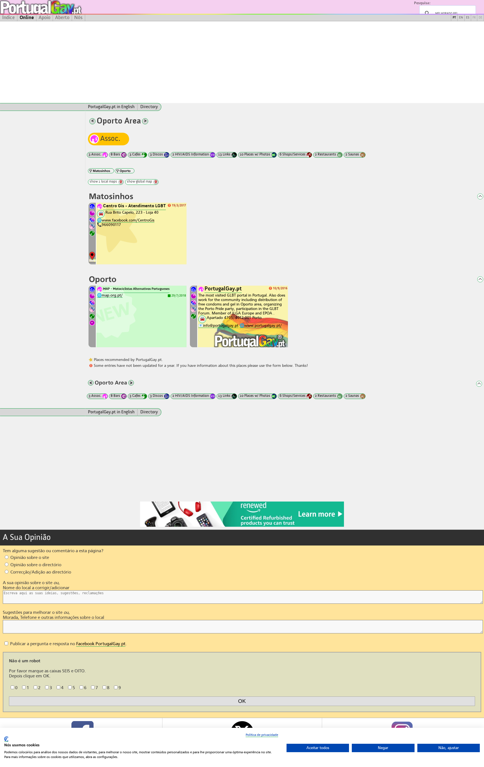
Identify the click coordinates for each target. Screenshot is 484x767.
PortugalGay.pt (223, 289)
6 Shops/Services (293, 154)
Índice (8, 17)
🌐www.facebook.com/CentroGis (125, 220)
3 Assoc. (95, 154)
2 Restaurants (325, 154)
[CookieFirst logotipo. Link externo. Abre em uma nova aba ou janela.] (6, 739)
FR (474, 17)
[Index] (42, 107)
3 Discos (156, 154)
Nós (78, 17)
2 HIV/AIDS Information (190, 154)
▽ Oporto (123, 171)
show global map (139, 181)
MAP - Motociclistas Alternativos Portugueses (136, 289)
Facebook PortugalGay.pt (100, 643)
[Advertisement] (242, 62)
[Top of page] (477, 197)
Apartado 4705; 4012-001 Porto (234, 317)
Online (27, 17)
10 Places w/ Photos (255, 154)
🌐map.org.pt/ (110, 295)
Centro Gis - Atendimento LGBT (134, 206)
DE (480, 17)
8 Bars (115, 154)
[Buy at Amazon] (242, 526)
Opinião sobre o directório (35, 564)
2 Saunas (352, 154)
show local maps (103, 181)
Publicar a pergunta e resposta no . (68, 643)
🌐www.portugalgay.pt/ (260, 325)
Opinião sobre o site (29, 557)
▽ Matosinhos (99, 171)
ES (467, 17)
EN (461, 17)
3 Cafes (135, 154)
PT (454, 17)
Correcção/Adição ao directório (40, 572)
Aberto (62, 17)
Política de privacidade (262, 735)
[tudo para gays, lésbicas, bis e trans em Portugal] (56, 7)
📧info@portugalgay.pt (218, 325)
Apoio (44, 17)
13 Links (224, 154)
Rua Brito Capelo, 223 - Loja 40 (132, 212)
